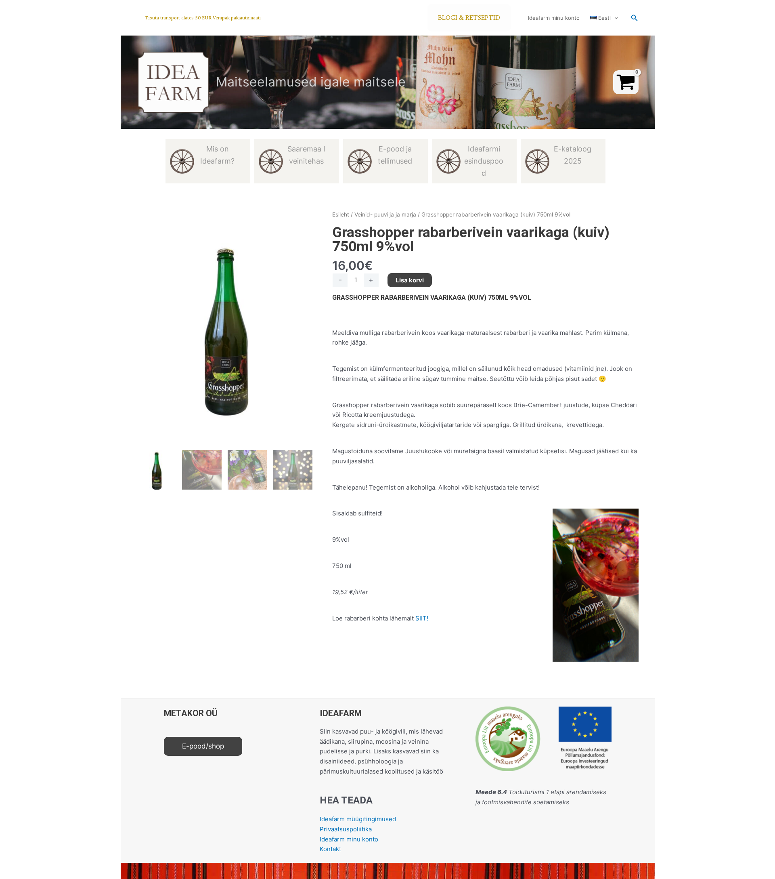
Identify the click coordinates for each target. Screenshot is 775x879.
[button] (203, 18)
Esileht (340, 214)
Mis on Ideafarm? (217, 155)
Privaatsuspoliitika (346, 829)
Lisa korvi (410, 280)
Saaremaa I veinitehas (306, 155)
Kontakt (330, 849)
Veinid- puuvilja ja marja (385, 214)
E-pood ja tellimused (395, 155)
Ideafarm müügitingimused (358, 819)
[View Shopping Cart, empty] (626, 82)
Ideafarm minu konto (554, 18)
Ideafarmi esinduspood (483, 161)
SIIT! (421, 618)
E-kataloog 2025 (572, 155)
